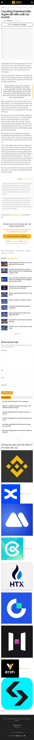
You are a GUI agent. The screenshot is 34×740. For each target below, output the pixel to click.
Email (2, 377)
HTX (28, 230)
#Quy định (4, 253)
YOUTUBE (8, 243)
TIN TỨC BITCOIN (14, 241)
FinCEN (11, 253)
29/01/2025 (10, 329)
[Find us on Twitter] (10, 736)
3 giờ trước (5, 421)
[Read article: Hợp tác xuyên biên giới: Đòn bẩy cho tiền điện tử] (4, 294)
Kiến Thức (21, 719)
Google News (16, 725)
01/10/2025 (10, 282)
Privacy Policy (17, 727)
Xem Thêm (17, 333)
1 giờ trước (5, 409)
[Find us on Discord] (24, 736)
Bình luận (4, 350)
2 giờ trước (5, 415)
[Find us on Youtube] (18, 736)
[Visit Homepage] (17, 2)
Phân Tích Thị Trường (12, 719)
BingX (12, 230)
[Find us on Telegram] (16, 736)
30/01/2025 (10, 296)
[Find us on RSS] (20, 736)
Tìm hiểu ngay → (10, 483)
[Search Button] (32, 2)
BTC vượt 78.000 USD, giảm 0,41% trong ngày (15, 401)
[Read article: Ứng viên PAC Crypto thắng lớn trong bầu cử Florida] (4, 321)
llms (20, 725)
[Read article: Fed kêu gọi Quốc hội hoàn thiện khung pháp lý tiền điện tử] (4, 314)
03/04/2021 (18, 20)
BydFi (26, 232)
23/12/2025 (10, 266)
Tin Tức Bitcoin (8, 20)
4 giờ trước (5, 427)
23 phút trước (5, 403)
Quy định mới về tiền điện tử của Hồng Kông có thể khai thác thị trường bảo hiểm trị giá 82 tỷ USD (20, 271)
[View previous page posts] (15, 438)
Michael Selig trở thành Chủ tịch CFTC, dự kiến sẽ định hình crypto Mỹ (20, 263)
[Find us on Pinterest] (14, 736)
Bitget (14, 232)
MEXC (24, 230)
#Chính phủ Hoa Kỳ (10, 250)
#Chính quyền (20, 250)
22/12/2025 (10, 274)
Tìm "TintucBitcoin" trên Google (18, 24)
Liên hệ (17, 720)
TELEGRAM (14, 243)
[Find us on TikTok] (22, 736)
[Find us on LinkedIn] (12, 736)
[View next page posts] (18, 438)
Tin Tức (4, 719)
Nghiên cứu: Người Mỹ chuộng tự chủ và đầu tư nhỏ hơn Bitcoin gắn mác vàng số (16, 406)
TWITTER (20, 243)
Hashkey (20, 232)
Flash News (27, 719)
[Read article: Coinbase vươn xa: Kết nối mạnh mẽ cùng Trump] (4, 328)
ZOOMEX (6, 230)
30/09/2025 (10, 289)
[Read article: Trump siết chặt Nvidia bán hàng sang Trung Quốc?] (4, 307)
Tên (2, 370)
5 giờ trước (5, 433)
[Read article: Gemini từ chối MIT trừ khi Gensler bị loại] (4, 301)
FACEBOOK (25, 241)
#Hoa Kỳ (27, 250)
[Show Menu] (2, 2)
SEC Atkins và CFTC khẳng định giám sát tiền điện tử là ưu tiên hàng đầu (20, 287)
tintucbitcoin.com (27, 179)
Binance (18, 230)
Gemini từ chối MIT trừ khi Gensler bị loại (20, 300)
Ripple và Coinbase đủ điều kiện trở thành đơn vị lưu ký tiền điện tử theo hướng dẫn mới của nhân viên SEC (20, 279)
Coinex (8, 232)
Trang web (4, 385)
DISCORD (25, 243)
